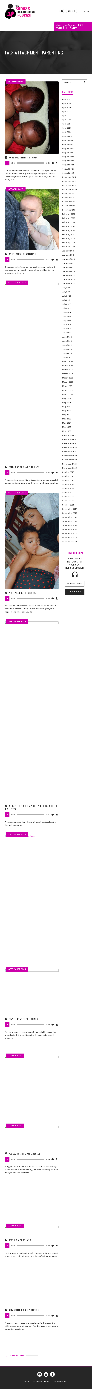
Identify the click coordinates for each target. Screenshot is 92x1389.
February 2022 (68, 230)
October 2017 (68, 472)
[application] (32, 163)
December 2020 (69, 189)
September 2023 (69, 533)
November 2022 (69, 455)
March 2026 (67, 394)
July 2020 (66, 296)
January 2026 (68, 283)
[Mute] (52, 163)
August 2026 (68, 173)
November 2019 (69, 443)
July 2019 (66, 292)
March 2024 (67, 386)
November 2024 (69, 464)
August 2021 (67, 152)
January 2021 (68, 263)
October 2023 (68, 496)
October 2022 (68, 492)
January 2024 (68, 275)
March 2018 (67, 361)
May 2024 (66, 423)
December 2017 (69, 177)
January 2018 (68, 251)
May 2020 (66, 406)
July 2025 (66, 316)
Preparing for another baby (24, 467)
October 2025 (15, 81)
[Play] (7, 163)
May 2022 (66, 414)
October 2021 (68, 488)
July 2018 (66, 287)
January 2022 (68, 267)
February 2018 (68, 214)
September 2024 (69, 537)
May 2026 (66, 431)
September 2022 (69, 529)
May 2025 (66, 427)
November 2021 (69, 451)
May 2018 (66, 398)
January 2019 (68, 255)
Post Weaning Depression (22, 592)
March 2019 (67, 365)
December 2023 (69, 201)
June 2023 (67, 341)
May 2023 (66, 419)
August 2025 (15, 1055)
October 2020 (68, 484)
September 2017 (69, 509)
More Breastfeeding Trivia (23, 157)
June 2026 (67, 353)
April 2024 (66, 124)
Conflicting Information (22, 254)
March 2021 (67, 373)
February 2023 (68, 234)
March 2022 (67, 378)
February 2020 (68, 222)
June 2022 (67, 337)
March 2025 (67, 390)
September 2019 (69, 517)
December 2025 (69, 210)
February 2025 (68, 242)
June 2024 (67, 345)
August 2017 (67, 136)
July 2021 (66, 300)
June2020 (66, 357)
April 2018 (66, 99)
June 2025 (67, 349)
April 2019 (66, 103)
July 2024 (66, 312)
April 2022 (66, 115)
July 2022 (66, 304)
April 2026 (67, 132)
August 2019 (67, 144)
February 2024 (68, 238)
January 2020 (68, 259)
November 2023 (69, 460)
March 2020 (67, 369)
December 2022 (69, 197)
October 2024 (68, 500)
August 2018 (68, 140)
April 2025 (66, 128)
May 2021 (66, 410)
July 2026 (66, 320)
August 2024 (68, 165)
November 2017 (69, 435)
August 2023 (68, 160)
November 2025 (69, 468)
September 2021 (69, 525)
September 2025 (17, 282)
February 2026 (68, 246)
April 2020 (67, 107)
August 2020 (68, 148)
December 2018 (69, 181)
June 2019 (66, 328)
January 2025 (68, 279)
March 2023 (67, 382)
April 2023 (67, 119)
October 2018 (68, 476)
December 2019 (69, 185)
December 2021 (69, 193)
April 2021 (66, 111)
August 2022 (68, 156)
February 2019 (68, 218)
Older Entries (14, 1355)
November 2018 (69, 439)
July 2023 (66, 308)
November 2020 (69, 447)
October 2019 (68, 480)
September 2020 (69, 521)
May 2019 (66, 402)
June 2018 (66, 324)
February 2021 (68, 226)
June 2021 (66, 332)
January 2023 (68, 271)
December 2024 (69, 205)
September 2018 (69, 513)
